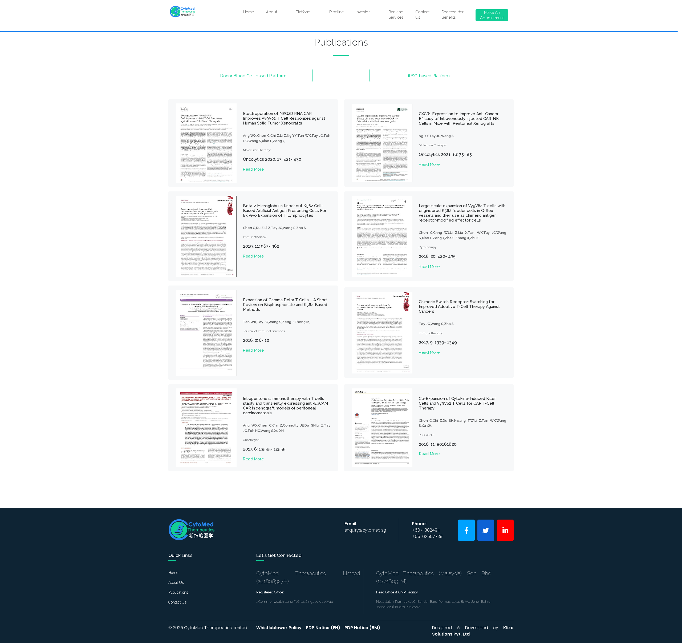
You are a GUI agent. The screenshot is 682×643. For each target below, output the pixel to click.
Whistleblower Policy (279, 628)
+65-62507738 (427, 536)
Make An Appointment (492, 15)
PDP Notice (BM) (362, 628)
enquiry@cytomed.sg (365, 530)
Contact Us (422, 15)
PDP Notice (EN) (323, 628)
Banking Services (395, 15)
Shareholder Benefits (452, 15)
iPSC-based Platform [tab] (429, 75)
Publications (178, 592)
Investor (367, 13)
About (275, 13)
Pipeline (336, 12)
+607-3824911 (426, 530)
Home (248, 12)
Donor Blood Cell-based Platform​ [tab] (253, 75)
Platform (307, 13)
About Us (176, 582)
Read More (253, 169)
